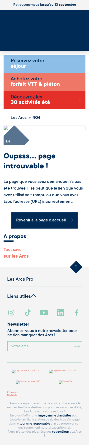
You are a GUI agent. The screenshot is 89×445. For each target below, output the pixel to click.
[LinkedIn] (61, 313)
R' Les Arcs (12, 392)
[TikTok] (28, 313)
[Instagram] (12, 313)
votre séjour (60, 432)
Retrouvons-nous (44, 5)
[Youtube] (44, 313)
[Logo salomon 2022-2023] (63, 371)
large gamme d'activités (54, 415)
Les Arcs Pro (20, 279)
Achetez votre (35, 82)
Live (2, 47)
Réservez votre (27, 64)
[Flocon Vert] (66, 382)
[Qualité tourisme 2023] (28, 382)
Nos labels (12, 395)
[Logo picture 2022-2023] (25, 371)
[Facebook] (77, 313)
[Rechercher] (1, 45)
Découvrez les (30, 100)
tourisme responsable (34, 423)
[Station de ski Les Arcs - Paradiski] (44, 29)
